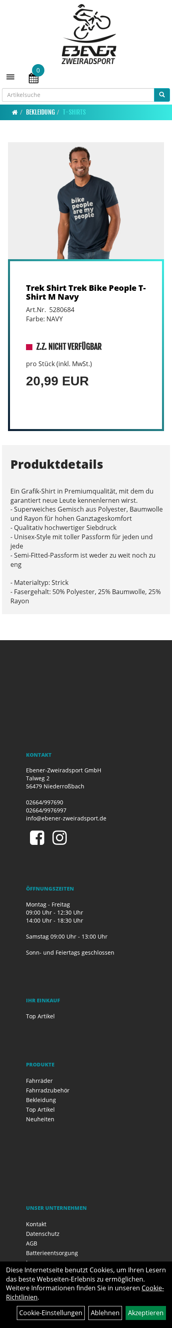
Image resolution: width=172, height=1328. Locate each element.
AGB (31, 1243)
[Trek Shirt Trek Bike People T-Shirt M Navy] (86, 201)
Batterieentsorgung (52, 1253)
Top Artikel (40, 1016)
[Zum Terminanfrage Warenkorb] (33, 79)
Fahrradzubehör (48, 1090)
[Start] (15, 112)
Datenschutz (43, 1233)
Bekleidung (40, 112)
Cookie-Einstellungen (50, 1312)
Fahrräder (39, 1080)
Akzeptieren (146, 1312)
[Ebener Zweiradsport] (89, 34)
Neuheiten (40, 1119)
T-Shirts (74, 112)
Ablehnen (105, 1312)
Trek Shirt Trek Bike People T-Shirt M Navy (86, 292)
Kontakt (36, 1224)
